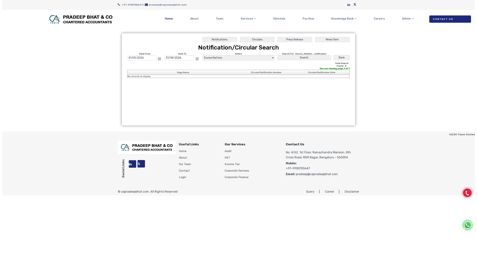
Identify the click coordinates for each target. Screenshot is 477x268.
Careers (379, 18)
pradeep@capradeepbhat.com (168, 4)
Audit (228, 151)
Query (310, 191)
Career (329, 191)
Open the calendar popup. (159, 59)
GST (227, 157)
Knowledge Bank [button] (342, 18)
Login (182, 177)
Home (169, 18)
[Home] (81, 18)
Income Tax (232, 164)
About (194, 18)
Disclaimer (352, 191)
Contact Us (443, 19)
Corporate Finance (237, 177)
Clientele (279, 18)
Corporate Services (237, 170)
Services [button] (247, 18)
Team (219, 18)
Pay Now (308, 18)
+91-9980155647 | (133, 4)
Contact (184, 170)
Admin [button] (406, 18)
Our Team (185, 164)
